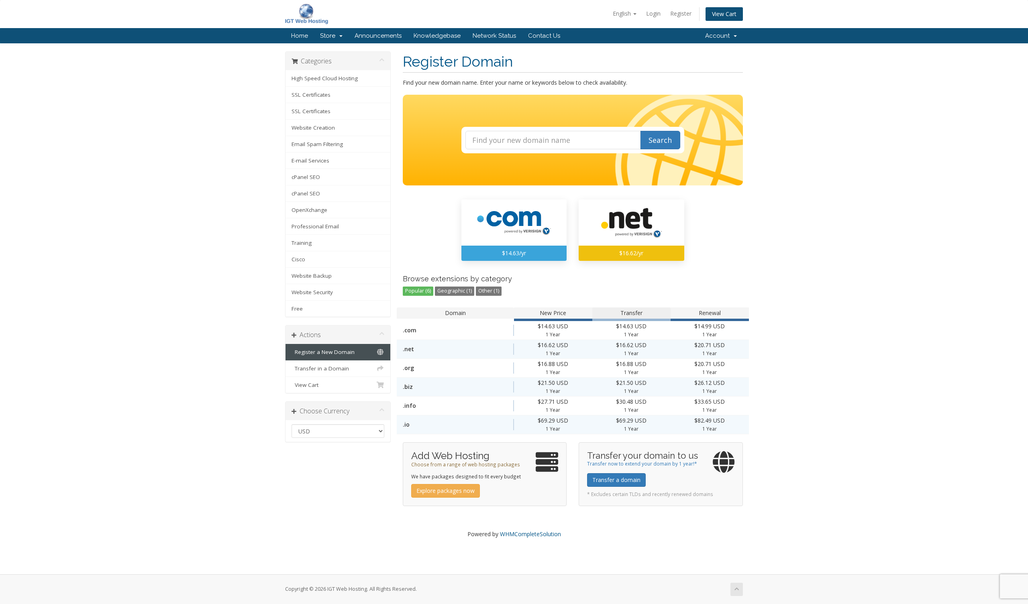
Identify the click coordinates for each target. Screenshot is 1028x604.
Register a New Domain (323, 352)
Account (719, 35)
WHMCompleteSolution (530, 534)
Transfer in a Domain (320, 368)
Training (302, 242)
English (622, 13)
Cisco (298, 259)
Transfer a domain (616, 480)
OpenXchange (309, 210)
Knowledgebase (437, 35)
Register (680, 13)
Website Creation (313, 127)
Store (329, 35)
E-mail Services (310, 160)
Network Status (494, 35)
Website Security (312, 292)
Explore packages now (445, 490)
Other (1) (488, 290)
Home (299, 35)
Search (660, 140)
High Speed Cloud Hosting (325, 78)
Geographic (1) (454, 290)
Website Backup (312, 275)
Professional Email (315, 226)
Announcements (378, 35)
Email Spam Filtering (317, 144)
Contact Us (544, 35)
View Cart (724, 14)
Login (653, 13)
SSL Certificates (311, 94)
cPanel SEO (306, 177)
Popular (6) (418, 290)
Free (297, 308)
